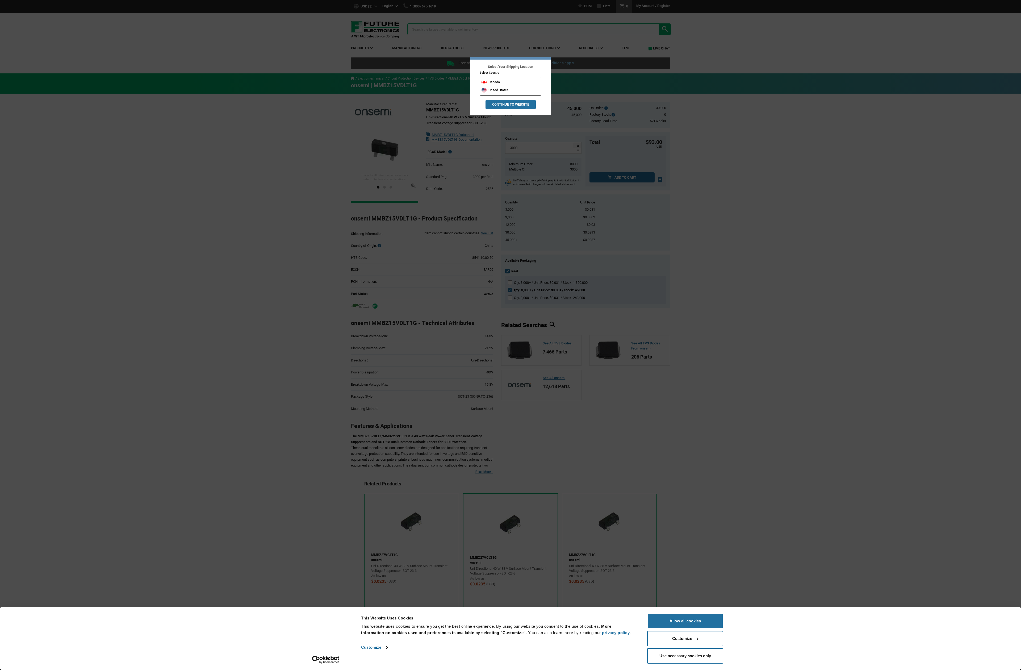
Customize (371, 647)
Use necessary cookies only (685, 656)
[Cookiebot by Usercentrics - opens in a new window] (326, 660)
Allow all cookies (685, 621)
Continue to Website (510, 104)
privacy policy (616, 632)
